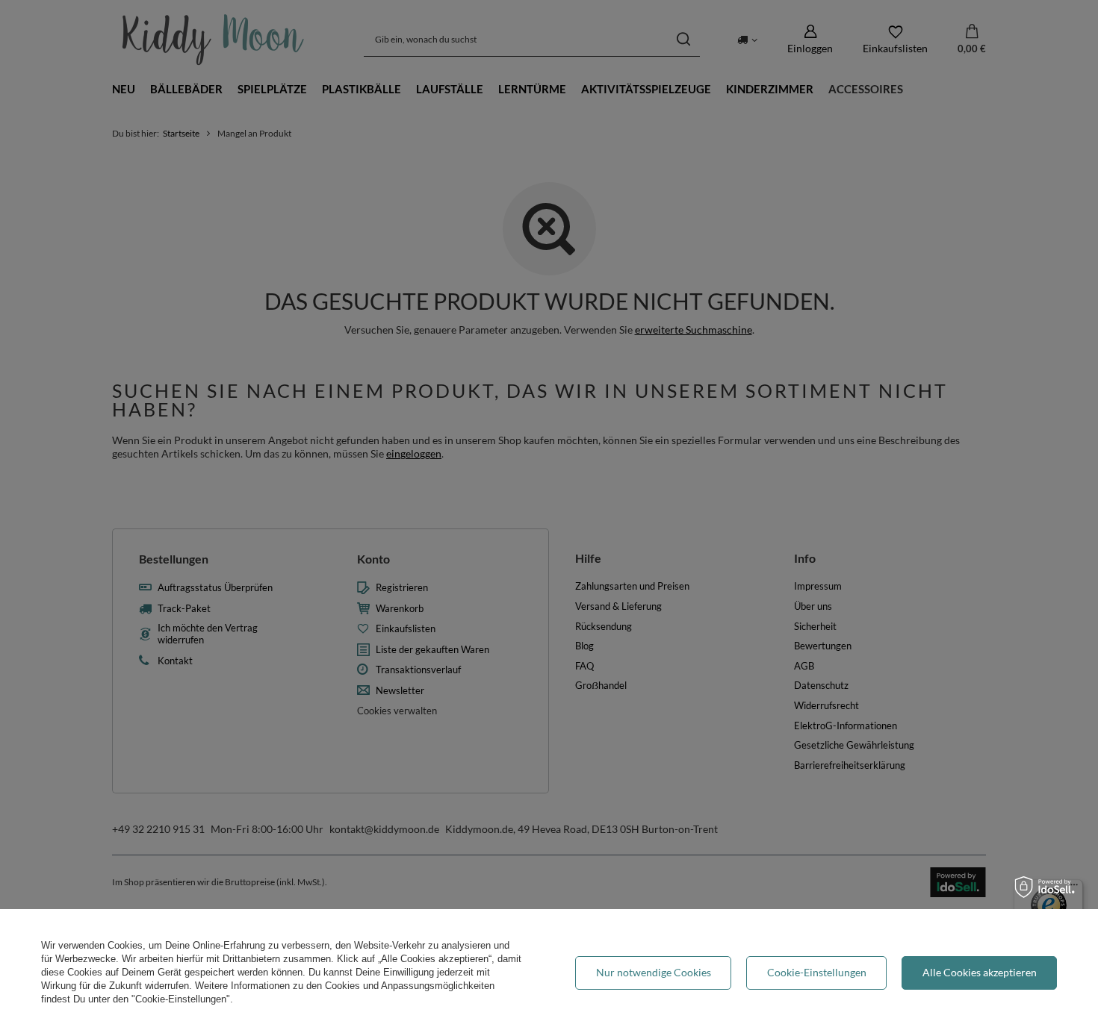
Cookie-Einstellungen (816, 972)
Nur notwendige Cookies (653, 972)
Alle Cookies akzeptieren (979, 972)
